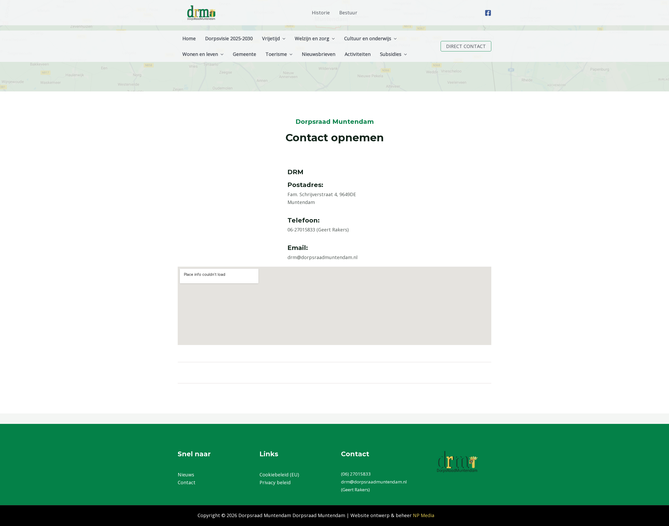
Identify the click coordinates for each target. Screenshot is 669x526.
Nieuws (186, 474)
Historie (321, 12)
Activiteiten (358, 54)
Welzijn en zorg (312, 38)
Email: (297, 248)
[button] (282, 38)
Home (189, 38)
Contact (186, 482)
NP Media (423, 515)
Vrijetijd (271, 38)
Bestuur (348, 12)
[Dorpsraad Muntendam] (201, 12)
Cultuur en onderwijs (367, 38)
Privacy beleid (275, 482)
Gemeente (244, 54)
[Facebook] (488, 13)
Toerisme (276, 54)
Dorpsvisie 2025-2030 (229, 38)
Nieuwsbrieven (318, 54)
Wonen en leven (200, 54)
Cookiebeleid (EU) (279, 474)
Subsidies (390, 54)
